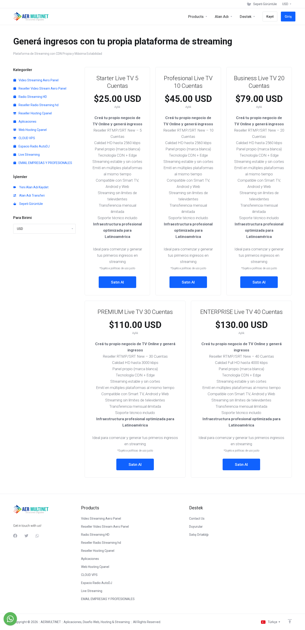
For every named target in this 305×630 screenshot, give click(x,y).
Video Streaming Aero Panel (38, 80)
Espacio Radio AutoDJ (34, 146)
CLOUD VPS (26, 138)
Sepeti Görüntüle (30, 204)
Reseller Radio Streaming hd (38, 105)
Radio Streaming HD (32, 97)
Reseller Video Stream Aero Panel (42, 88)
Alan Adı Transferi (31, 195)
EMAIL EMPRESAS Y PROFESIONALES (45, 163)
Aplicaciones (27, 121)
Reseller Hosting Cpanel (35, 113)
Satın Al (117, 282)
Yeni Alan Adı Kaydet (33, 187)
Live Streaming (29, 154)
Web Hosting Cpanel (32, 130)
